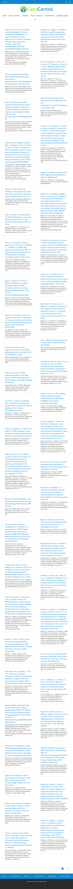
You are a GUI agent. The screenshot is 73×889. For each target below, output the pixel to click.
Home (4, 876)
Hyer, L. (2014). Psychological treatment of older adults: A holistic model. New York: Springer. (54, 342)
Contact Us (6, 2)
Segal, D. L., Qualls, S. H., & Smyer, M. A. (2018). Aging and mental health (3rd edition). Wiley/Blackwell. (54, 175)
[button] (35, 19)
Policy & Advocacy (38, 876)
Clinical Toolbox (15, 876)
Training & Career (65, 876)
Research (26, 876)
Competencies (52, 876)
